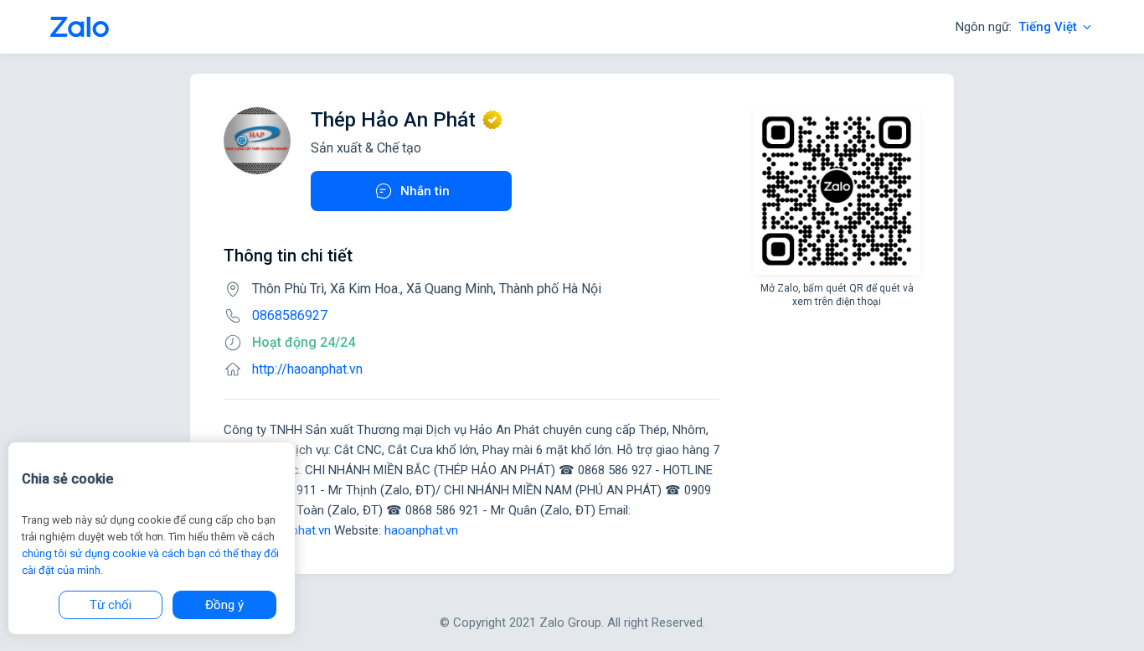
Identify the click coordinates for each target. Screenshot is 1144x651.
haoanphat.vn (421, 530)
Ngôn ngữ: (1016, 26)
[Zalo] (79, 27)
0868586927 (289, 315)
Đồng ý (224, 604)
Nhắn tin (425, 191)
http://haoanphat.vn (307, 369)
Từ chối (110, 604)
